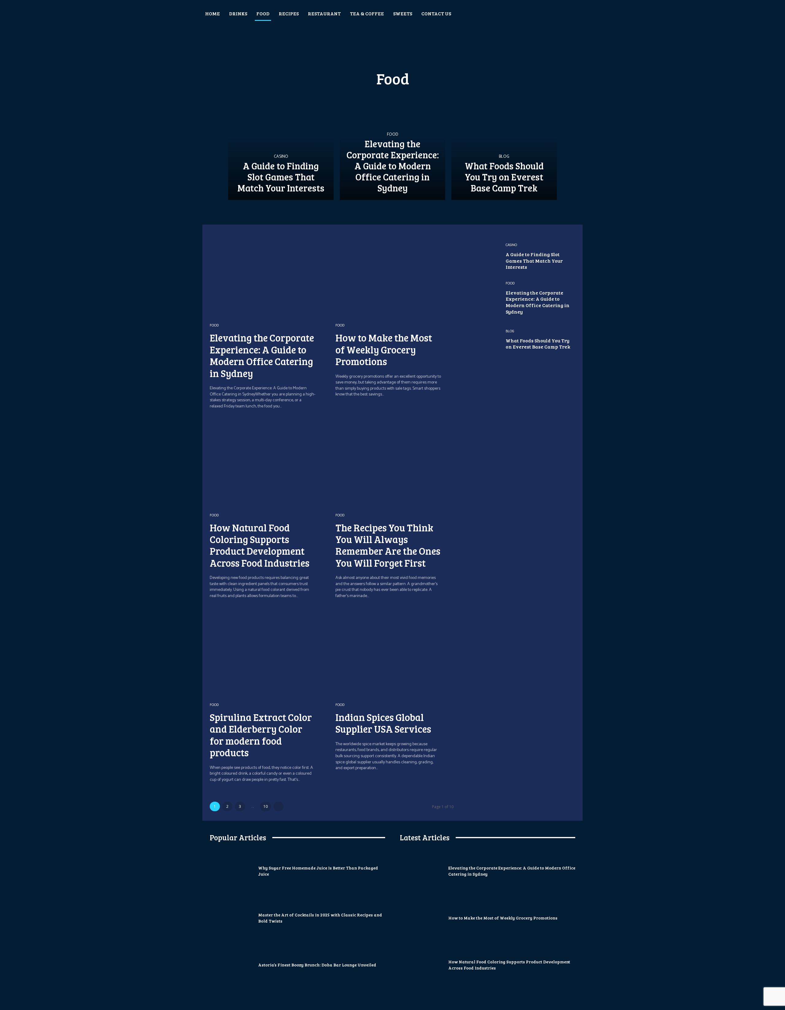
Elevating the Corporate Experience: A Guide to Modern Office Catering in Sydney (262, 355)
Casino (281, 157)
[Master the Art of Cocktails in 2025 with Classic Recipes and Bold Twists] (232, 918)
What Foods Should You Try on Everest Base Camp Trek (538, 343)
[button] (603, 13)
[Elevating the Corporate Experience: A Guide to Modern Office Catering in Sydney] (392, 147)
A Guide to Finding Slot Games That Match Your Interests (534, 260)
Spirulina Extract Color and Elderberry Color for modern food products (261, 735)
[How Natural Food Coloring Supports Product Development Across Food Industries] (269, 463)
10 (265, 806)
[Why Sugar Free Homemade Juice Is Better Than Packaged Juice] (232, 871)
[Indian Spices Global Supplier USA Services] (394, 652)
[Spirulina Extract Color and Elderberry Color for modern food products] (269, 652)
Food (392, 135)
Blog (504, 157)
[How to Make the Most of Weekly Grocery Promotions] (394, 273)
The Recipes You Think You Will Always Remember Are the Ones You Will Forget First (387, 545)
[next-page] (279, 806)
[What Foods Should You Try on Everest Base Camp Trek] (504, 147)
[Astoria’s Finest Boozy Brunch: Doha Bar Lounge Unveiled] (232, 965)
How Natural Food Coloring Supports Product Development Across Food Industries (259, 545)
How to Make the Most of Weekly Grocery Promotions (383, 349)
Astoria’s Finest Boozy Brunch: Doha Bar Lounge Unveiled (317, 965)
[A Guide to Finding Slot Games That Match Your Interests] (281, 147)
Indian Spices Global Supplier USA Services (383, 723)
